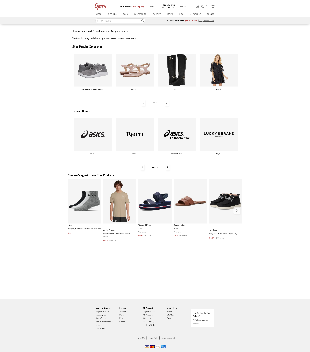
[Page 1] (153, 167)
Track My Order (149, 325)
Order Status (148, 318)
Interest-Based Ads (168, 338)
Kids (121, 318)
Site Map (170, 315)
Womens (122, 311)
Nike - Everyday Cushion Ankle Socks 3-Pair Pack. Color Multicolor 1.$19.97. (84, 207)
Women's (157, 14)
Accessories (140, 14)
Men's (170, 14)
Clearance (195, 14)
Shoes (98, 14)
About (169, 311)
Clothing (112, 14)
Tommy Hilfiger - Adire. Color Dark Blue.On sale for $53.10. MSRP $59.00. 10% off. (155, 208)
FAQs (98, 325)
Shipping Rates (101, 315)
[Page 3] (157, 167)
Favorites (208, 6)
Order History (148, 321)
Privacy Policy (153, 338)
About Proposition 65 (104, 321)
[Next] (167, 102)
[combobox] (120, 20)
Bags (125, 14)
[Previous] (143, 102)
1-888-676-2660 (168, 5)
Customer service (203, 6)
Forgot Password (102, 311)
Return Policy (101, 318)
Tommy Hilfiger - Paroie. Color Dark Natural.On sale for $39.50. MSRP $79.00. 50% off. (190, 208)
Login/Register (149, 311)
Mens (121, 315)
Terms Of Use (140, 338)
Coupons (170, 318)
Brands (210, 14)
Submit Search (142, 20)
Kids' (181, 14)
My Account (197, 6)
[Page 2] (155, 167)
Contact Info (100, 328)
